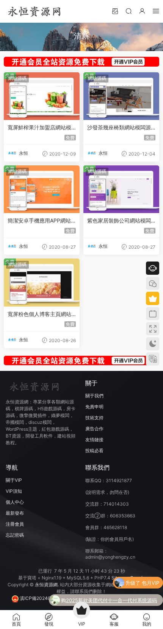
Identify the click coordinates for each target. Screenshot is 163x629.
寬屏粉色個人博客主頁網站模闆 (39, 314)
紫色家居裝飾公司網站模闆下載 (119, 220)
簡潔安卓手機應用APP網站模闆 (39, 220)
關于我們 (94, 396)
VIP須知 (14, 491)
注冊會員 (15, 524)
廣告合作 (94, 428)
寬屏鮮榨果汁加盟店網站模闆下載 (39, 127)
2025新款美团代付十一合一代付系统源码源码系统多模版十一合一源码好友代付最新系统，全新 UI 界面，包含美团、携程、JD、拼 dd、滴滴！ (112, 601)
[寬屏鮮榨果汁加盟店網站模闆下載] (42, 96)
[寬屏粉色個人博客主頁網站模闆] (42, 282)
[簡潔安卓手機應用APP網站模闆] (42, 189)
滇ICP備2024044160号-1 (46, 598)
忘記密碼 (15, 535)
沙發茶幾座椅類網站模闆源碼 (119, 127)
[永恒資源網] (34, 11)
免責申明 (94, 406)
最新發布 (15, 513)
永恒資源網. (47, 584)
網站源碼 (17, 78)
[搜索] (128, 10)
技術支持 (94, 417)
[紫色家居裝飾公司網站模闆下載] (121, 189)
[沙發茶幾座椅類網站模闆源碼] (121, 96)
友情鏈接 (94, 439)
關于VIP (14, 480)
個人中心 (15, 502)
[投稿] (114, 10)
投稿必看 (94, 450)
